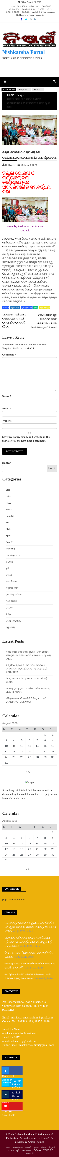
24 (6, 757)
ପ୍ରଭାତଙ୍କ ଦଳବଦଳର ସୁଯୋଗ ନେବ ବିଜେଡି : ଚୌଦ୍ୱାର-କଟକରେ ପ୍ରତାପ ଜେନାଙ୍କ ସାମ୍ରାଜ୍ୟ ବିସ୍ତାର (28, 655)
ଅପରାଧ (49, 9)
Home (12, 6)
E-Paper (37, 1150)
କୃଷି (37, 6)
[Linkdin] (35, 19)
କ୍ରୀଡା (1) (38, 89)
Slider (6, 308)
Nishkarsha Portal (23, 52)
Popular (10, 516)
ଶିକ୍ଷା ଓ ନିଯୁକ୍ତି (13, 12)
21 (37, 751)
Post (8, 522)
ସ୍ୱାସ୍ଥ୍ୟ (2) (24, 89)
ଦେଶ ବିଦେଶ (22, 6)
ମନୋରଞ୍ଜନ (46, 6)
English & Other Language (43, 12)
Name (6, 396)
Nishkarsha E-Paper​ (25, 15)
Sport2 (9, 542)
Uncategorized (13, 555)
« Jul (28, 771)
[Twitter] (26, 19)
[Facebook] (22, 19)
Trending (10, 548)
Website (6, 420)
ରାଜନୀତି (41, 9)
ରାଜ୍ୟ (31, 6)
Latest (9, 496)
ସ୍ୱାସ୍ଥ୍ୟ (25, 12)
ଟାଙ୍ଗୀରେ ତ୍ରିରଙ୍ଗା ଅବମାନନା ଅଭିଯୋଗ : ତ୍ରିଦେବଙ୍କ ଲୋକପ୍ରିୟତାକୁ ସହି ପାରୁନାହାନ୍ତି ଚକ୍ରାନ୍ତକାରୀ (27, 668)
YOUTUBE (48, 1150)
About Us (40, 15)
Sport (8, 535)
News (9, 509)
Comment (9, 354)
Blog (8, 489)
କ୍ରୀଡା (9, 575)
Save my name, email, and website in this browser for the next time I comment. (26, 438)
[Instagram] (31, 19)
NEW (8, 503)
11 (14, 746)
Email (6, 408)
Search (6, 463)
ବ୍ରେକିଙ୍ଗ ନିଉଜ (29, 9)
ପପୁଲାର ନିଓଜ (14, 9)
